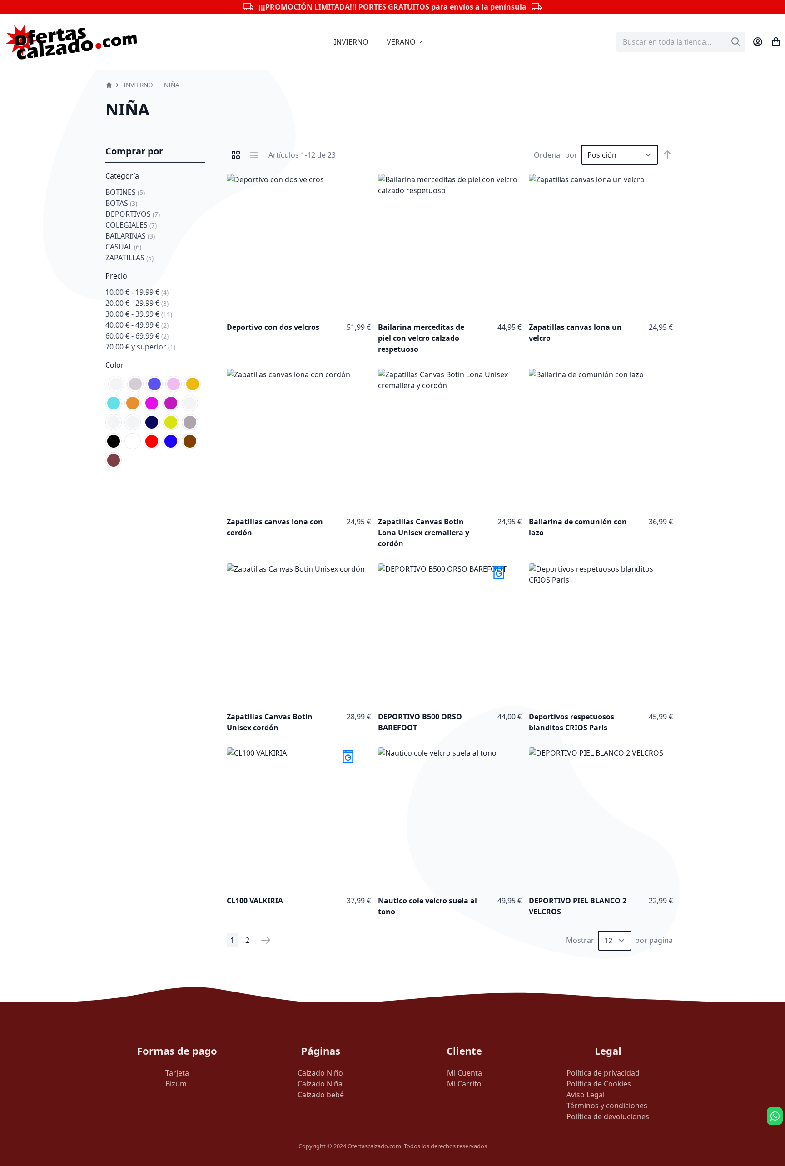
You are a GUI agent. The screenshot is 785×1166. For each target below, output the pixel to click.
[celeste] (113, 403)
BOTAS (121, 203)
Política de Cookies (598, 1084)
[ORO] (171, 422)
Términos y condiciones (606, 1106)
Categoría (122, 176)
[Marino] (152, 422)
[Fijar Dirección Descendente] (667, 154)
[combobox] (680, 42)
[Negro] (113, 441)
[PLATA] (190, 422)
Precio (116, 276)
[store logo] (72, 41)
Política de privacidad (603, 1073)
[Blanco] (132, 441)
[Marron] (190, 441)
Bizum (176, 1084)
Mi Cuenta (464, 1073)
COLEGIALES (131, 225)
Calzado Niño (320, 1073)
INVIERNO (138, 84)
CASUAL (123, 247)
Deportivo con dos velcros (273, 327)
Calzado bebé (321, 1095)
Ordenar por (555, 155)
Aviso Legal (585, 1095)
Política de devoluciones (607, 1116)
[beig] (135, 384)
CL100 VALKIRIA (255, 901)
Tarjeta (177, 1073)
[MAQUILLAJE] (132, 422)
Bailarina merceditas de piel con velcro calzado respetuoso (421, 338)
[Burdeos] (113, 460)
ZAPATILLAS (129, 258)
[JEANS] (113, 422)
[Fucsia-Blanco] (171, 403)
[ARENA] (116, 384)
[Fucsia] (152, 403)
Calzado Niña (320, 1084)
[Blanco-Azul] (154, 384)
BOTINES (125, 192)
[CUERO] (132, 403)
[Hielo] (190, 403)
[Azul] (171, 441)
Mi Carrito (464, 1084)
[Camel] (192, 384)
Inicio (109, 85)
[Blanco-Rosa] (173, 384)
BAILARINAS (130, 236)
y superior (140, 347)
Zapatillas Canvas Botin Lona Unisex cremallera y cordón (423, 532)
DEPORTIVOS (132, 214)
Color (114, 365)
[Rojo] (152, 441)
